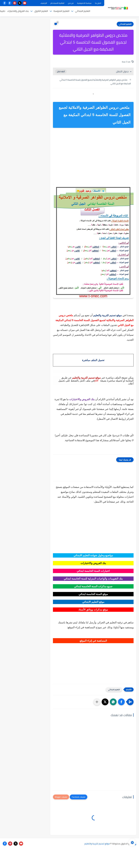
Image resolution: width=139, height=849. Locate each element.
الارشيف (43, 3)
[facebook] (9, 3)
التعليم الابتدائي (82, 11)
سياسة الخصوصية (84, 3)
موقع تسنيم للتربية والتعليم (97, 844)
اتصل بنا (98, 3)
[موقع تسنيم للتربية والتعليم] (118, 8)
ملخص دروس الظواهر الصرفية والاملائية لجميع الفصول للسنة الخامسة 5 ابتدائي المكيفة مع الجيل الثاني (95, 81)
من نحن (71, 3)
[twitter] (19, 3)
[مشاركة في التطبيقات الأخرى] (97, 701)
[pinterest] (14, 3)
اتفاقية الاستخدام (57, 3)
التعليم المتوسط (61, 11)
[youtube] (24, 3)
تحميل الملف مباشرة (93, 360)
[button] (121, 701)
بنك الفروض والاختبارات (18, 11)
